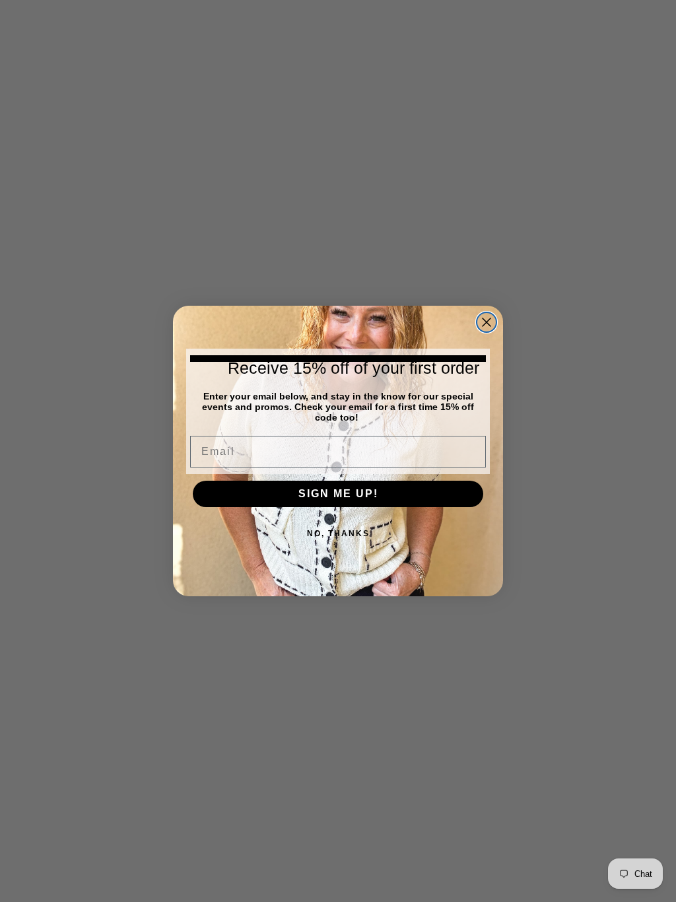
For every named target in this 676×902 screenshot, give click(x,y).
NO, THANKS (338, 533)
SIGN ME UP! (338, 493)
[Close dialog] (486, 322)
